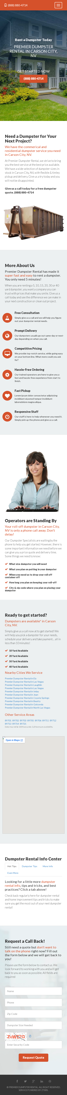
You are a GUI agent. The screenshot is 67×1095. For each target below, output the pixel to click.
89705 (30, 720)
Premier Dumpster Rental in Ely (20, 678)
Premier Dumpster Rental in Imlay (22, 691)
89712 (53, 720)
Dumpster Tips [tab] (29, 866)
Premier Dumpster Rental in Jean (21, 694)
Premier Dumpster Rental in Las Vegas (24, 681)
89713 (8, 723)
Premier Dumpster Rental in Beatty (22, 701)
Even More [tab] (12, 872)
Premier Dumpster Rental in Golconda (24, 704)
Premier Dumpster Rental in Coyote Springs (27, 698)
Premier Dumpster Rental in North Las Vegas (27, 707)
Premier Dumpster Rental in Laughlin (23, 685)
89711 (45, 720)
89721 (23, 723)
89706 (38, 720)
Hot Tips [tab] (11, 866)
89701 (8, 720)
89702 (15, 720)
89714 (15, 723)
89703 (23, 720)
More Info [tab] (48, 866)
